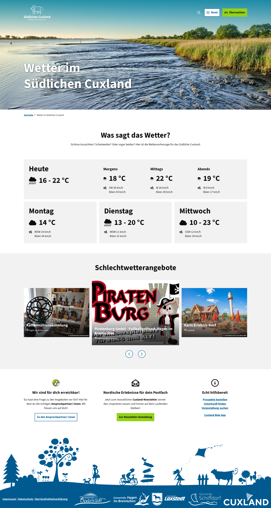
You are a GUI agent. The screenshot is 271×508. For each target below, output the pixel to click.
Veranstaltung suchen (215, 408)
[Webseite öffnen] (92, 499)
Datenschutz (25, 499)
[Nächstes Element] (142, 354)
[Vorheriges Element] (129, 354)
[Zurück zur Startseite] (37, 12)
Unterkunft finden (215, 404)
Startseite (28, 115)
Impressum (9, 499)
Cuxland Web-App (215, 415)
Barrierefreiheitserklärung (51, 499)
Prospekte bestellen (215, 400)
